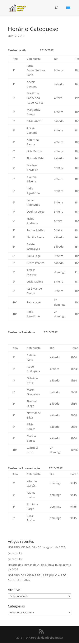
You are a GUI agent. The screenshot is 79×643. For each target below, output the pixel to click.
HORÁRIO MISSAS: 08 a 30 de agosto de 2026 (36, 547)
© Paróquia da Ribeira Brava (44, 637)
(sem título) (15, 553)
